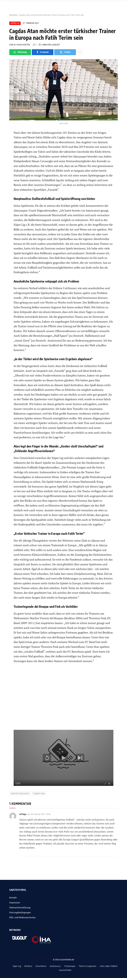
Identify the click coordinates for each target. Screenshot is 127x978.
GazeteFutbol (65, 970)
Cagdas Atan (39, 793)
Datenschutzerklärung (19, 907)
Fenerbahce (41, 966)
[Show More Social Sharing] (80, 52)
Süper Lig (15, 23)
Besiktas (28, 966)
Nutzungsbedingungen (20, 912)
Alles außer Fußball (108, 966)
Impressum (14, 902)
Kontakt (13, 897)
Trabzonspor (69, 966)
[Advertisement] (64, 699)
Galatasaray (55, 966)
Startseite (13, 15)
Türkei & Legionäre (87, 966)
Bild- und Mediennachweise (22, 917)
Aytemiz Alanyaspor (20, 793)
